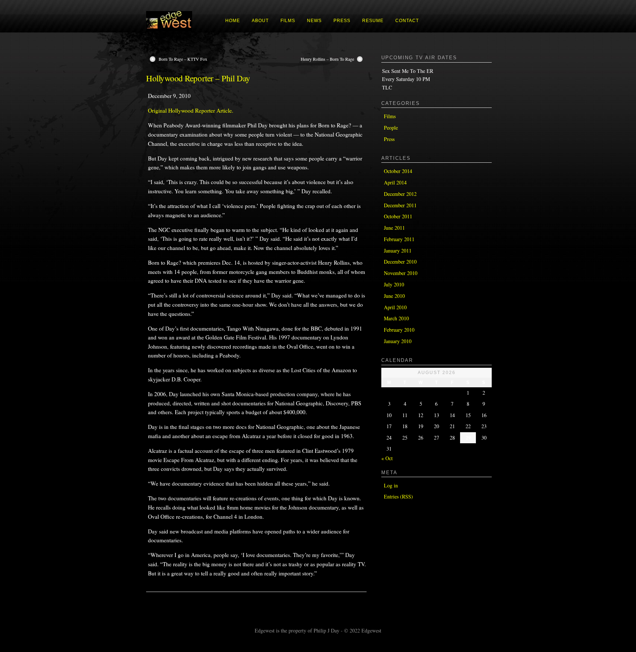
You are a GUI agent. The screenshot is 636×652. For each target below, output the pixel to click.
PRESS (341, 20)
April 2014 (395, 182)
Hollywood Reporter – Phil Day (198, 78)
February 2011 (399, 239)
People (391, 127)
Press (389, 138)
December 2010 (400, 261)
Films (390, 116)
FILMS (287, 20)
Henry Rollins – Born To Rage (327, 59)
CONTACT (407, 20)
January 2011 (397, 250)
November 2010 (400, 272)
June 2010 (394, 295)
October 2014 (398, 171)
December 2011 (400, 205)
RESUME (373, 20)
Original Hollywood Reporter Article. (190, 110)
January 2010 (397, 341)
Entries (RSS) (398, 496)
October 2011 (398, 216)
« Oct (387, 458)
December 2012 (400, 193)
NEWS (314, 20)
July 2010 (394, 284)
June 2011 (394, 227)
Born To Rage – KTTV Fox (183, 59)
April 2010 (395, 307)
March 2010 (396, 318)
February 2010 (399, 329)
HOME (232, 20)
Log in (391, 485)
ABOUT (260, 20)
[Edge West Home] (169, 29)
